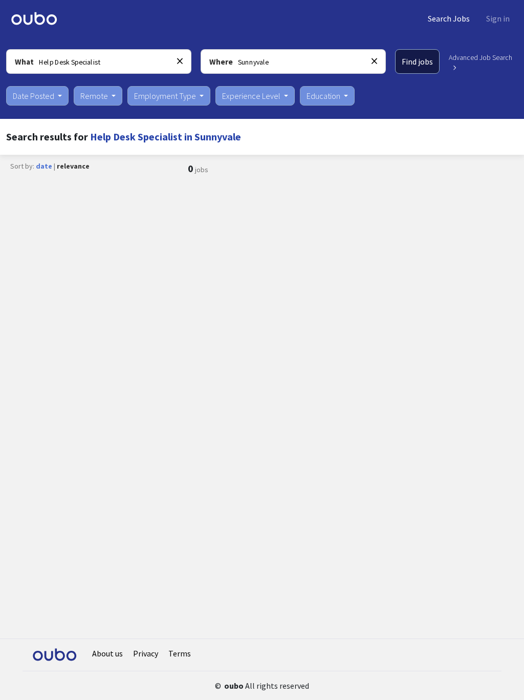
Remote (95, 96)
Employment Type (166, 96)
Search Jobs (449, 18)
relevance (73, 166)
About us (107, 653)
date (44, 166)
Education (324, 96)
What (24, 62)
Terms (179, 653)
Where (221, 62)
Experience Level (252, 96)
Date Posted (34, 96)
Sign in (498, 18)
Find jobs (417, 61)
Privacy (145, 653)
